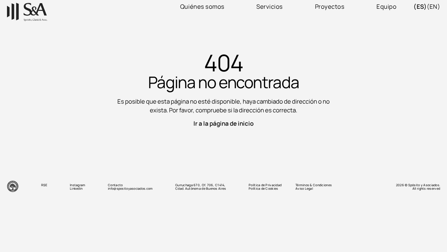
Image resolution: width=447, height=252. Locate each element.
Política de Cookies (263, 189)
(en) (433, 7)
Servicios (269, 6)
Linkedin (76, 189)
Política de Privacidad (265, 185)
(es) (420, 7)
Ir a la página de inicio (223, 123)
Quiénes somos (202, 6)
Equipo (386, 6)
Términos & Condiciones (313, 185)
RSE (44, 185)
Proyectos (330, 6)
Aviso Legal (304, 189)
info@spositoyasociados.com (130, 189)
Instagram (78, 185)
